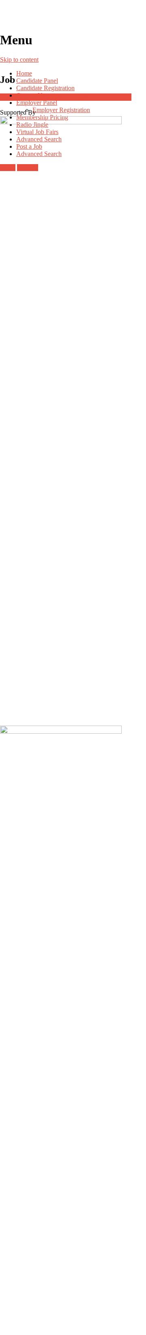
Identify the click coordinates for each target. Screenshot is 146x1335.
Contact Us (30, 95)
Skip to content (19, 59)
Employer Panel (36, 102)
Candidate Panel (37, 80)
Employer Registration (61, 109)
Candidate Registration (45, 88)
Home (24, 73)
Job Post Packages (65, 96)
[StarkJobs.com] (73, 16)
